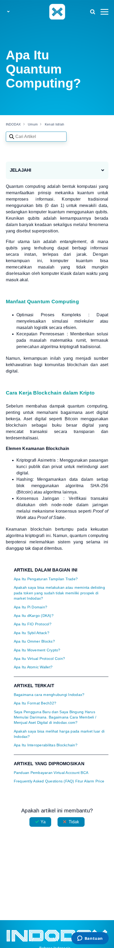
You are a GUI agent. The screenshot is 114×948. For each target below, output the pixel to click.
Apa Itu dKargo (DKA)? (34, 616)
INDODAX (13, 124)
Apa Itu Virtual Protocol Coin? (39, 659)
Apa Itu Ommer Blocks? (34, 641)
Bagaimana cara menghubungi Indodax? (49, 695)
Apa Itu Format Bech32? (35, 703)
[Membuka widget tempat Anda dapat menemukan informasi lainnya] (90, 938)
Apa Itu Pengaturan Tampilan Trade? (46, 579)
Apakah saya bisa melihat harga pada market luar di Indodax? (59, 734)
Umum (33, 124)
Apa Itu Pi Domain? (30, 607)
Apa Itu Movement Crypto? (37, 650)
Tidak (74, 822)
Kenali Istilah (54, 124)
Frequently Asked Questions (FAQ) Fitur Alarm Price (59, 781)
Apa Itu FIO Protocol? (32, 624)
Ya (43, 822)
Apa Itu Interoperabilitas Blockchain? (45, 745)
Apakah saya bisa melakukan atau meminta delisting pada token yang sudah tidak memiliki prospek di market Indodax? (59, 593)
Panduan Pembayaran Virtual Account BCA (51, 773)
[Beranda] (57, 11)
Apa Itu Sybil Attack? (31, 633)
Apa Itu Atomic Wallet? (33, 667)
